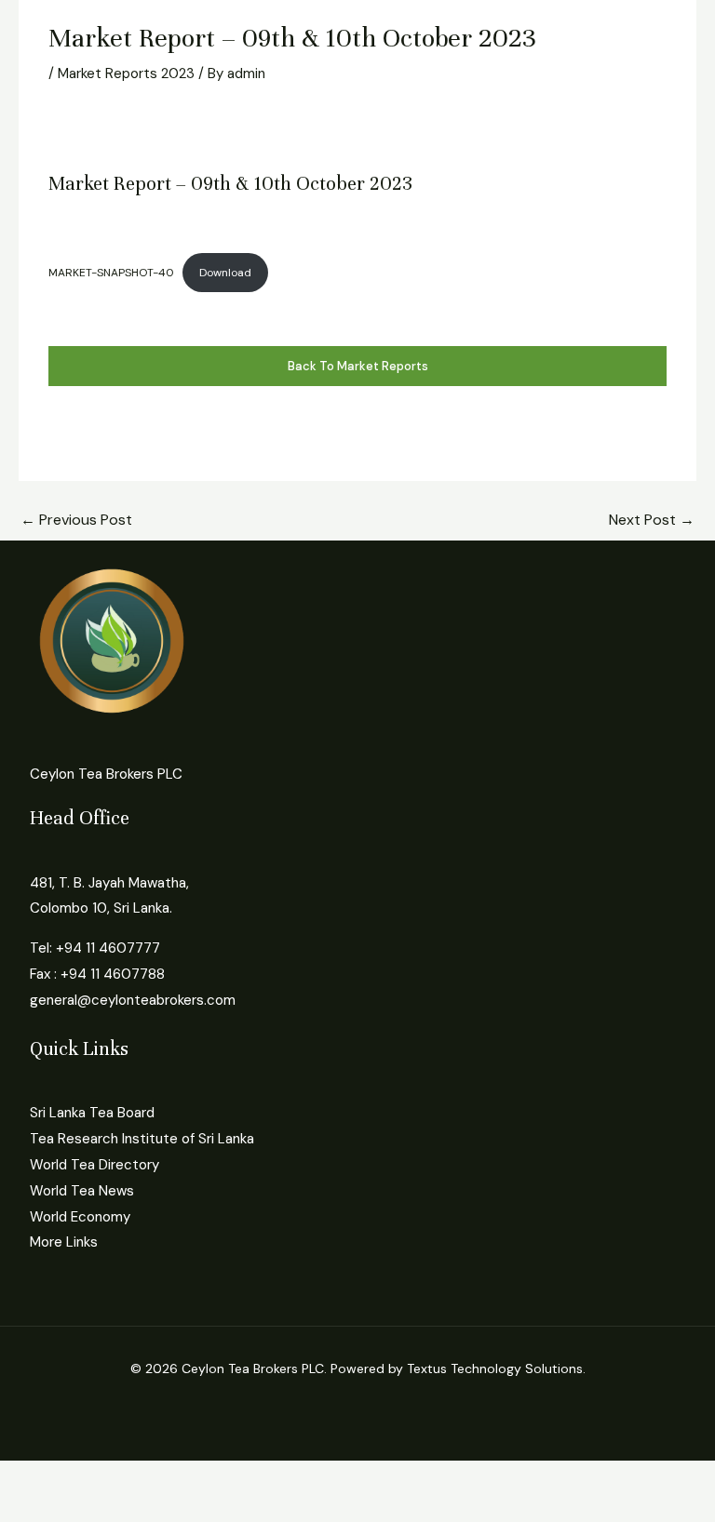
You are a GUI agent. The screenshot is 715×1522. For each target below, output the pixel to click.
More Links (64, 1242)
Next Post (652, 519)
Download (225, 272)
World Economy (80, 1217)
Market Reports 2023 (126, 73)
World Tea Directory (94, 1164)
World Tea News (82, 1191)
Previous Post (76, 519)
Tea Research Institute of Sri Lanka (142, 1138)
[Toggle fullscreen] (87, 1477)
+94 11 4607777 (108, 948)
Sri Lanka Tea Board (92, 1112)
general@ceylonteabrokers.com (133, 1000)
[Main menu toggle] (40, 20)
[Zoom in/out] (28, 1477)
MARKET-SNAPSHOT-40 (111, 272)
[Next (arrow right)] (87, 1508)
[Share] (147, 1477)
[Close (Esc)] (207, 1477)
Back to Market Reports (358, 366)
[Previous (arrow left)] (28, 1508)
